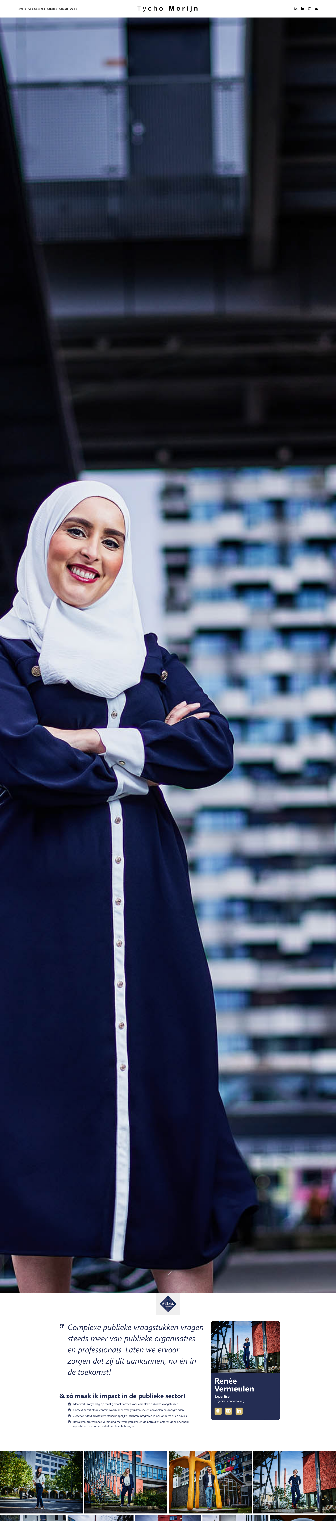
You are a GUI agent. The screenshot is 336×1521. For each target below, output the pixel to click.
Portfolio (21, 8)
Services (52, 8)
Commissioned (36, 8)
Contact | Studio (68, 8)
